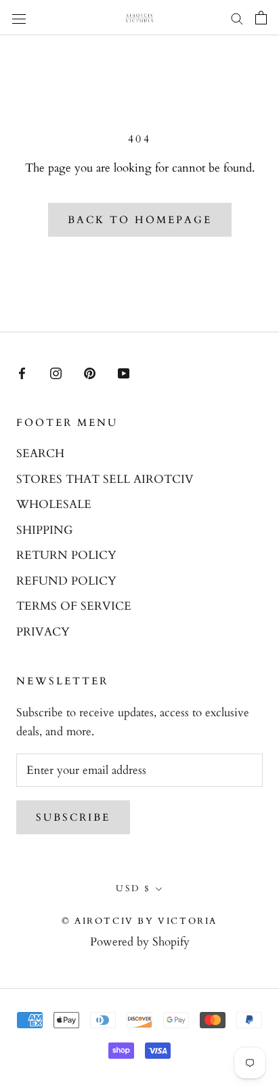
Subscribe (73, 817)
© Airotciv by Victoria (139, 921)
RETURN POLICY (66, 555)
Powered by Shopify (140, 942)
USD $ (133, 888)
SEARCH (40, 453)
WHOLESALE (53, 504)
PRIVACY (43, 632)
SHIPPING (44, 530)
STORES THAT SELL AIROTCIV (105, 479)
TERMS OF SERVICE (73, 606)
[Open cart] (261, 17)
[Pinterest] (89, 372)
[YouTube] (123, 372)
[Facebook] (22, 372)
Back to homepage (140, 220)
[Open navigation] (19, 17)
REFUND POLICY (66, 581)
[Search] (237, 18)
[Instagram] (56, 372)
